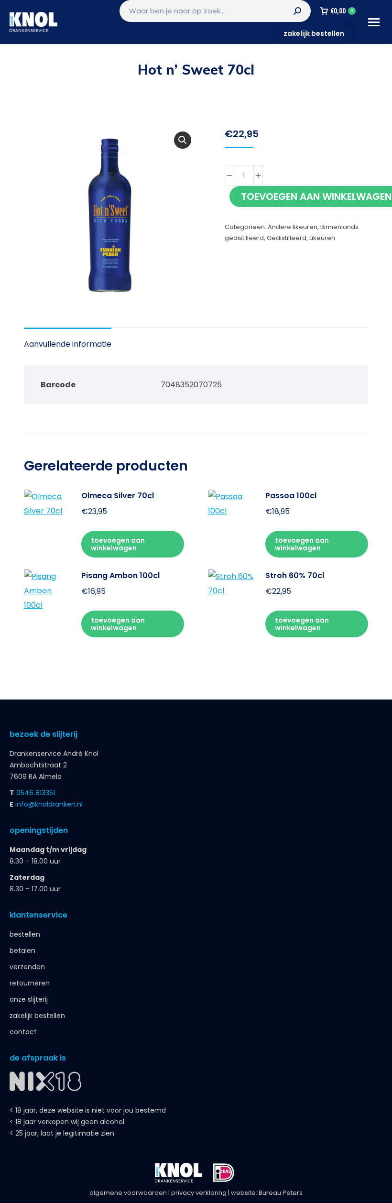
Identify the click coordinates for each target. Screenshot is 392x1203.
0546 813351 (35, 793)
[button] (182, 140)
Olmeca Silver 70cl (117, 495)
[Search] (297, 11)
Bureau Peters (281, 1192)
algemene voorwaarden (128, 1192)
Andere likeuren (292, 226)
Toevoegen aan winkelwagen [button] (118, 544)
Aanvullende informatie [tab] (67, 344)
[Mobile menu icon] (373, 22)
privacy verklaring (199, 1192)
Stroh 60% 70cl (294, 575)
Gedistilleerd (286, 237)
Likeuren (322, 237)
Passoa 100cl (290, 495)
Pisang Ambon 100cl (120, 575)
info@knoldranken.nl (49, 804)
